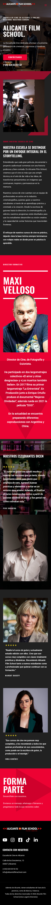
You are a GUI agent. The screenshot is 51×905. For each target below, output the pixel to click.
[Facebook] (20, 840)
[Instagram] (12, 840)
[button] (15, 57)
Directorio (33, 897)
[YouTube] (5, 840)
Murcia (28, 891)
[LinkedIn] (35, 840)
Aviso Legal (23, 897)
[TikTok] (28, 840)
